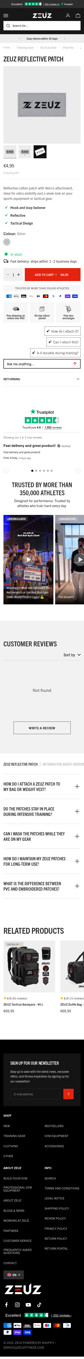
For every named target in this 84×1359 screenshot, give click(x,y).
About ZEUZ (12, 1200)
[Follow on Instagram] (17, 1305)
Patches (68, 47)
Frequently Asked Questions (17, 1251)
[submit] (68, 1094)
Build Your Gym (15, 1178)
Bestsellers (54, 1125)
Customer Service (17, 1240)
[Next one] (64, 38)
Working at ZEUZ (16, 1220)
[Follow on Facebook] (6, 1305)
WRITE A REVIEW (42, 728)
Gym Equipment (56, 1135)
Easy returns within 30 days (42, 38)
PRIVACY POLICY (56, 1228)
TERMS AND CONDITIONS (62, 1188)
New (6, 1125)
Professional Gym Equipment (17, 1189)
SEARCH (50, 1178)
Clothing (10, 1145)
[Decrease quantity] (6, 274)
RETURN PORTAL (56, 1248)
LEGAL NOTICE (54, 1198)
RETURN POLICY (56, 1238)
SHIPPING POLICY (57, 1208)
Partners (10, 1230)
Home (6, 47)
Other (8, 1155)
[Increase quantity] (20, 274)
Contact (10, 1262)
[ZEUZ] (22, 1290)
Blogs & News (13, 1210)
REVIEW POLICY (55, 1218)
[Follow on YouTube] (28, 1305)
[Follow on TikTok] (39, 1305)
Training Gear (25, 47)
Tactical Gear (48, 47)
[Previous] (19, 38)
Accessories (54, 1145)
